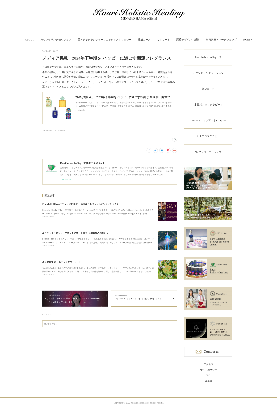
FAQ (208, 375)
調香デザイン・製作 (187, 39)
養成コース (144, 39)
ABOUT (29, 39)
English (208, 381)
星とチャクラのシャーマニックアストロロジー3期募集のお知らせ (75, 233)
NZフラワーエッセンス (208, 152)
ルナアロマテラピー (208, 136)
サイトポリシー (208, 369)
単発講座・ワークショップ (221, 39)
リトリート (163, 39)
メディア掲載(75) (59, 130)
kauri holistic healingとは (208, 57)
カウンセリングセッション (55, 39)
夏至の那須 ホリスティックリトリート (61, 262)
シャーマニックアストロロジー (208, 120)
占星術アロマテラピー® (208, 104)
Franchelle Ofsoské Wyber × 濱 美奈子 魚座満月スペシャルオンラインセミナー (81, 204)
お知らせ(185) (47, 130)
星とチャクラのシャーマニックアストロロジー (104, 39)
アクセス (208, 364)
